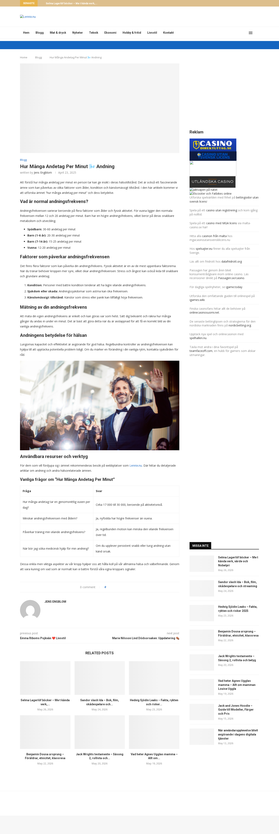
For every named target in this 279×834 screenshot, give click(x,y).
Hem (26, 32)
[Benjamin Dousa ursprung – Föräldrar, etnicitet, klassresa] (45, 732)
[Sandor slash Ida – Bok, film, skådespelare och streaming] (100, 678)
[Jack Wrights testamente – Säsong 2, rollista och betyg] (100, 732)
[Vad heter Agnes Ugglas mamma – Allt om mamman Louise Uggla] (154, 732)
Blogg (40, 32)
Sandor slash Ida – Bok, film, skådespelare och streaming (237, 584)
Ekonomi (110, 32)
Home (23, 57)
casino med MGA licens (221, 223)
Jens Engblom (43, 172)
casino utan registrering (221, 210)
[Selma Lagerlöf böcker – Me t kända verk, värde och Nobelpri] (45, 678)
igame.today (234, 287)
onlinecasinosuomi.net (204, 312)
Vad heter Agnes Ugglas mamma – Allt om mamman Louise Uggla (237, 684)
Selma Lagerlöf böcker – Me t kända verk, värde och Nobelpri (238, 561)
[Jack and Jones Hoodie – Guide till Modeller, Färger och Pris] (202, 712)
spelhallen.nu (198, 338)
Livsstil (152, 32)
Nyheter (77, 32)
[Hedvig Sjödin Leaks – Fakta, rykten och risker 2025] (154, 678)
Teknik (93, 32)
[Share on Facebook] (111, 587)
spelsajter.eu (204, 249)
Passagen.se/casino (231, 278)
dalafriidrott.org (231, 261)
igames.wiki (197, 300)
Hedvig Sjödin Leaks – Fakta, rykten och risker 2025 (237, 608)
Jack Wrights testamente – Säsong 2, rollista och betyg (237, 658)
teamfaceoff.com (201, 351)
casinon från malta (215, 236)
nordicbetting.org (240, 325)
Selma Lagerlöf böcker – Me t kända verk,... (71, 3)
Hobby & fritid (132, 32)
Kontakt (168, 32)
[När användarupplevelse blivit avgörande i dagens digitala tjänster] (202, 737)
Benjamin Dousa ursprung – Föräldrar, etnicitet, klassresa (238, 633)
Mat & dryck (58, 32)
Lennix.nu (135, 465)
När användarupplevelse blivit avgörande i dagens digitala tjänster (238, 734)
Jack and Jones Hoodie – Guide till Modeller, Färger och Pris (236, 709)
